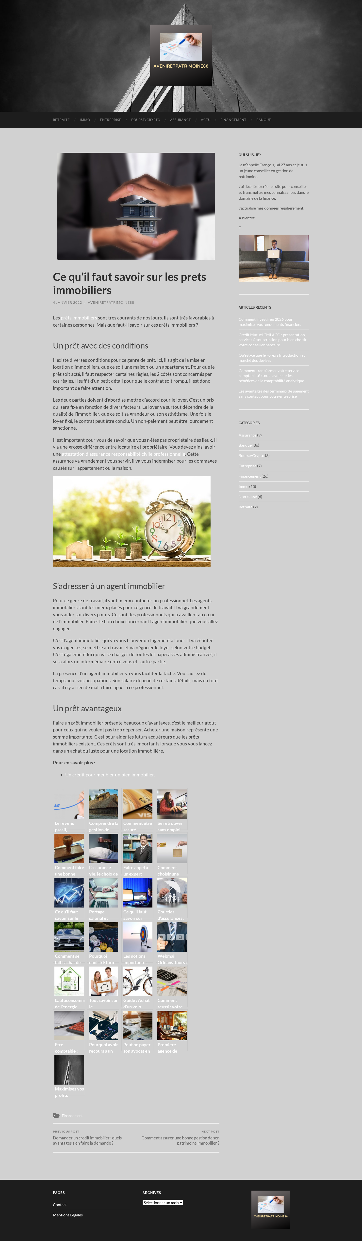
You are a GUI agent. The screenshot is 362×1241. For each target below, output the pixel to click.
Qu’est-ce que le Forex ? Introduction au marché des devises (272, 358)
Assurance (180, 120)
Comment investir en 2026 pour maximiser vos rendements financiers (270, 322)
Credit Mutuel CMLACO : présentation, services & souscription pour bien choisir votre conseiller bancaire (273, 339)
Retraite (61, 120)
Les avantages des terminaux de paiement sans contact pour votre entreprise (274, 393)
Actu (206, 120)
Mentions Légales (68, 1214)
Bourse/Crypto (145, 120)
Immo (85, 120)
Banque (263, 120)
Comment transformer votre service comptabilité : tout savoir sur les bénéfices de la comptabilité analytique (271, 375)
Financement (233, 120)
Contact (60, 1204)
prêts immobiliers (79, 317)
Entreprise (110, 120)
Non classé (248, 496)
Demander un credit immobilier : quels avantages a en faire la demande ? (87, 1137)
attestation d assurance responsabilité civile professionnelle (123, 454)
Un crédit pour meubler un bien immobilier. (110, 774)
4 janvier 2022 (67, 302)
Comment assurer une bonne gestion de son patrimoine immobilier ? (180, 1137)
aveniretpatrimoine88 (111, 302)
